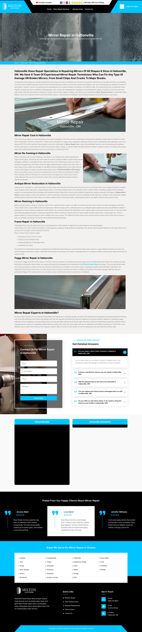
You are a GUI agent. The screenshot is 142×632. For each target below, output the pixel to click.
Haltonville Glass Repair (71, 628)
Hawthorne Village (80, 562)
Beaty (22, 566)
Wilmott (102, 569)
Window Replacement (72, 605)
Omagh (76, 573)
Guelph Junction (52, 577)
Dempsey (50, 569)
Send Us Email (113, 608)
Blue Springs (24, 569)
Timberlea (103, 566)
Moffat (76, 569)
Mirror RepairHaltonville (37, 63)
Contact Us (89, 9)
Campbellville (51, 558)
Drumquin (50, 573)
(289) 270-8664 (132, 6)
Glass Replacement (71, 602)
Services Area (78, 9)
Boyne (22, 573)
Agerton (23, 558)
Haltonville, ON (113, 615)
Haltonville (24, 63)
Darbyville (50, 566)
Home (49, 9)
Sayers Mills (104, 558)
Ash (21, 562)
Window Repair (70, 598)
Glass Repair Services (61, 9)
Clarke (49, 562)
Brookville (23, 577)
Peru (75, 577)
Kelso (75, 566)
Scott (102, 562)
